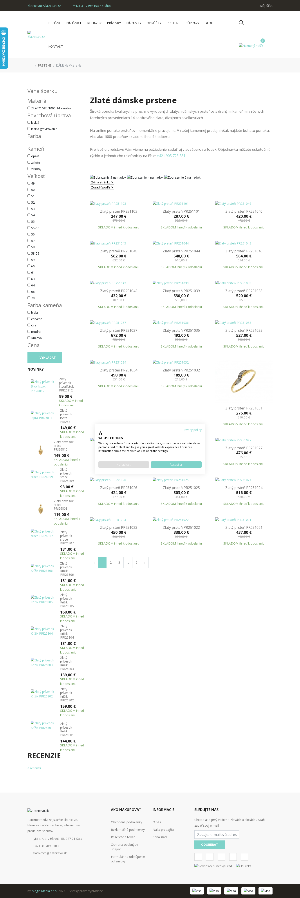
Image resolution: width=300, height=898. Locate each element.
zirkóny (36, 169)
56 (33, 234)
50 (33, 190)
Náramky (133, 23)
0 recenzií (34, 768)
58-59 (35, 253)
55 (33, 221)
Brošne (54, 23)
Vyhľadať (47, 357)
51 (33, 196)
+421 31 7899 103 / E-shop (92, 6)
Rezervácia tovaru (123, 837)
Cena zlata (160, 837)
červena (36, 319)
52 (33, 202)
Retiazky (94, 23)
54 (33, 215)
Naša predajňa (163, 829)
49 (33, 183)
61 (33, 272)
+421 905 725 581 (170, 155)
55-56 (35, 228)
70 (33, 298)
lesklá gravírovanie (44, 129)
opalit (35, 156)
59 (33, 260)
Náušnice (74, 23)
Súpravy (192, 23)
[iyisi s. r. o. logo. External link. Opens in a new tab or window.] (100, 433)
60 (33, 266)
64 (33, 285)
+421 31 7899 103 (46, 846)
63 (33, 279)
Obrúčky (154, 23)
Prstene (173, 23)
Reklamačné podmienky (128, 829)
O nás (157, 822)
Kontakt (55, 46)
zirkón (35, 162)
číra (33, 325)
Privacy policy (192, 430)
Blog (209, 23)
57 (33, 241)
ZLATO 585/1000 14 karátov (51, 108)
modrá (36, 332)
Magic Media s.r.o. (44, 891)
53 (33, 209)
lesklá (35, 122)
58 (33, 247)
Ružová (36, 338)
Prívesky (114, 23)
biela (34, 312)
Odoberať (209, 844)
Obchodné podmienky (126, 822)
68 (33, 292)
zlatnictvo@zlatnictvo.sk (44, 6)
